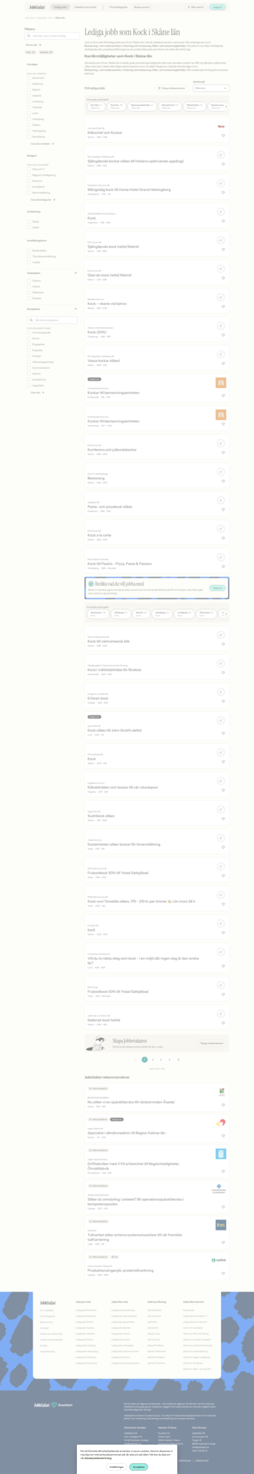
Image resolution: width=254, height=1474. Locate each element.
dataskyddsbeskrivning (98, 1458)
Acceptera (138, 1466)
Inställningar (116, 1466)
